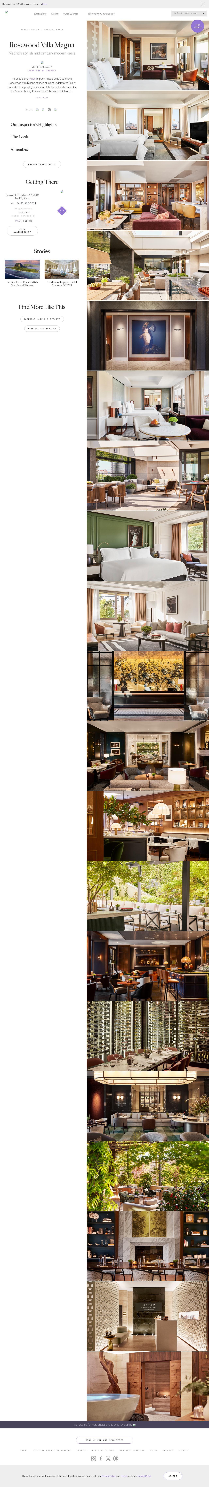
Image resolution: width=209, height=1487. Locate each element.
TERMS (153, 1450)
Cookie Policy (144, 1476)
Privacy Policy (109, 1476)
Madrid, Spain (54, 29)
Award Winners (70, 14)
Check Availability (22, 230)
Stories (54, 14)
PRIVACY (168, 1450)
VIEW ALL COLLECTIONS (42, 328)
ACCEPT (173, 1476)
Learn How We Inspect (42, 70)
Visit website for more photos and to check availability (103, 1424)
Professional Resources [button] (185, 13)
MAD (17, 220)
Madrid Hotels (30, 29)
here (44, 4)
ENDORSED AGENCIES (132, 1450)
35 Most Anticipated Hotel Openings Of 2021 (62, 284)
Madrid (33, 78)
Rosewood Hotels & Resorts (42, 319)
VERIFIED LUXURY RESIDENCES (52, 1450)
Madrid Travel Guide (42, 164)
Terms (124, 1476)
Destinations (40, 14)
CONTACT (183, 1450)
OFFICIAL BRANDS (103, 1450)
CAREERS (82, 1450)
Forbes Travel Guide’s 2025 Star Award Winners (22, 284)
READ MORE (42, 97)
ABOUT (24, 1450)
